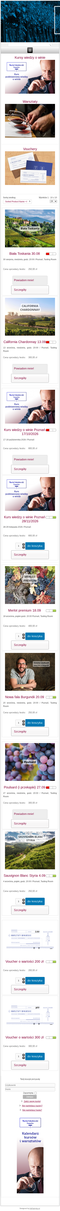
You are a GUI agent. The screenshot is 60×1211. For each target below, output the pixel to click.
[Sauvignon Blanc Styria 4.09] (30, 869)
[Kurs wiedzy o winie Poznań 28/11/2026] (30, 510)
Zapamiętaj (28, 1093)
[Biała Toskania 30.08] (30, 247)
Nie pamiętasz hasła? (32, 1110)
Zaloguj (29, 1097)
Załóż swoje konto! (32, 1101)
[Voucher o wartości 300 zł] (30, 1031)
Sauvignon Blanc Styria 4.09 (24, 875)
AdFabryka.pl (35, 1208)
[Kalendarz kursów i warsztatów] (30, 1193)
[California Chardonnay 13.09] (30, 335)
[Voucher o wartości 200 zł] (30, 955)
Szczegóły (20, 289)
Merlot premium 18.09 (24, 610)
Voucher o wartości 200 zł (25, 961)
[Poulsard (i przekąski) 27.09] (30, 781)
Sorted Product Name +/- (16, 201)
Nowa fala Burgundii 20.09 (24, 697)
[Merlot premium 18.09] (30, 604)
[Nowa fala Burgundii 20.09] (30, 690)
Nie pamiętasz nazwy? (32, 1106)
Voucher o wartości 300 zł (25, 1037)
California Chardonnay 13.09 (25, 342)
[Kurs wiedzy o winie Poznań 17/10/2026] (30, 423)
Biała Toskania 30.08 (24, 253)
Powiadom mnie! (24, 280)
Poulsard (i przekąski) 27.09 (24, 787)
